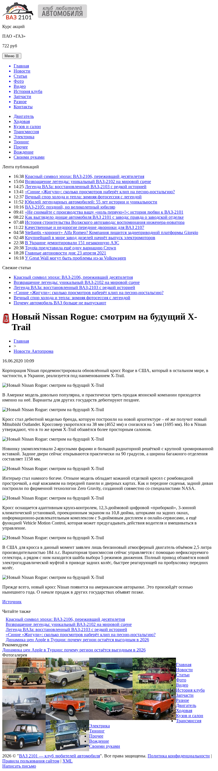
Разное (182, 700)
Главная (21, 341)
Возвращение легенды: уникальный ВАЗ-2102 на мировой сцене (88, 181)
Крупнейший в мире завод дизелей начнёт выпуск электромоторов (90, 237)
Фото (181, 679)
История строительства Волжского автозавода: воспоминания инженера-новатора (105, 222)
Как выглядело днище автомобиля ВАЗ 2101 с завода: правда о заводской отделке (104, 217)
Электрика (24, 136)
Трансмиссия (26, 131)
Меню (12, 56)
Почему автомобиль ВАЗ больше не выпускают (60, 302)
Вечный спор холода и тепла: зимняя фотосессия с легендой (83, 196)
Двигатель (24, 116)
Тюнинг (21, 141)
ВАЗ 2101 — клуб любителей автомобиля (59, 755)
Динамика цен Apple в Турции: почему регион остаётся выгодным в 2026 (77, 639)
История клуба (190, 690)
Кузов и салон (27, 126)
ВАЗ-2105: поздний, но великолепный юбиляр (70, 207)
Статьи (183, 674)
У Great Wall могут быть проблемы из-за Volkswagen (75, 258)
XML (67, 761)
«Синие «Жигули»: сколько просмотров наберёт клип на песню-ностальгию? (100, 191)
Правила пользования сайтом (30, 761)
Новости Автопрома (33, 351)
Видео (182, 685)
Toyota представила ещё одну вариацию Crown (70, 247)
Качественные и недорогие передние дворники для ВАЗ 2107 (84, 227)
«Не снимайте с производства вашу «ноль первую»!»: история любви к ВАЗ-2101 (104, 212)
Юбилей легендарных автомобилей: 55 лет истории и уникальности (91, 201)
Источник (12, 601)
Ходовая (22, 121)
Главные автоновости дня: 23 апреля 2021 (65, 252)
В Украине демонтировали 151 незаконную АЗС (72, 242)
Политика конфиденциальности (179, 755)
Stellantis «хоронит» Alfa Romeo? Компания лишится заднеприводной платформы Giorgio (111, 232)
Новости (184, 669)
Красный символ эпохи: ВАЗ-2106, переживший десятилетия (84, 176)
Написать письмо (19, 766)
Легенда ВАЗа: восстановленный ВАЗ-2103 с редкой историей (85, 186)
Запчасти (185, 695)
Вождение (23, 152)
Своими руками (29, 157)
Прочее (21, 147)
